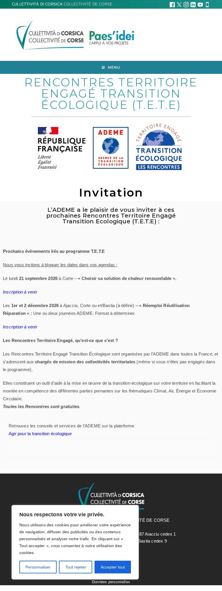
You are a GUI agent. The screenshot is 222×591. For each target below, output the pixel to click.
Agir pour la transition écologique (40, 433)
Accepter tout (113, 567)
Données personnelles (111, 582)
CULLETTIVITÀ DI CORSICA (62, 4)
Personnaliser (38, 567)
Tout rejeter (75, 567)
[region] (75, 542)
